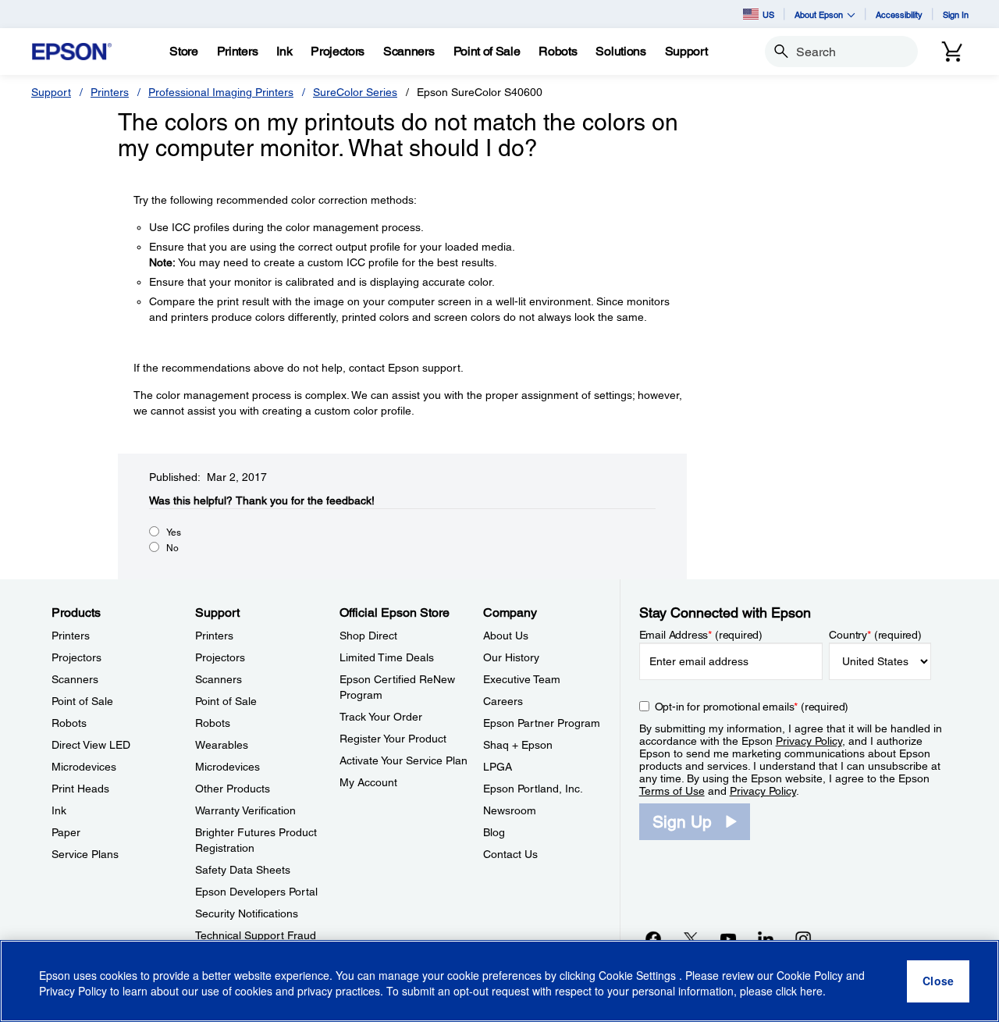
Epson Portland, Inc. (533, 788)
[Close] (938, 981)
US (768, 14)
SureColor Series (355, 92)
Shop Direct (368, 635)
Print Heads (80, 788)
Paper (66, 832)
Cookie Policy (810, 975)
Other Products (232, 788)
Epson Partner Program (541, 723)
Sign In (956, 14)
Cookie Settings (639, 975)
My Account (368, 782)
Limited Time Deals (387, 657)
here (811, 991)
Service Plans (85, 854)
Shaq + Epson (518, 745)
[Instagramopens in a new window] (803, 938)
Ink (59, 810)
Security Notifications (246, 913)
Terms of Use (672, 791)
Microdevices (84, 766)
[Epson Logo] (71, 52)
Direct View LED (91, 745)
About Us (505, 635)
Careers (503, 701)
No (172, 548)
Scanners (75, 679)
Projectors (76, 657)
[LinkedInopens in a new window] (766, 938)
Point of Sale (82, 701)
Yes (173, 532)
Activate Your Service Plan (404, 760)
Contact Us (510, 854)
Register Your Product (393, 738)
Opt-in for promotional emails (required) (752, 706)
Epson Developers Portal (256, 891)
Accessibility (899, 14)
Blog (494, 832)
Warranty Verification (245, 810)
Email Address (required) (701, 635)
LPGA (497, 766)
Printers (110, 92)
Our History (511, 657)
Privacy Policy (809, 741)
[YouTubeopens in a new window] (728, 938)
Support (51, 92)
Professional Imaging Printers (220, 92)
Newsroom (509, 810)
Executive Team (521, 679)
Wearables (221, 745)
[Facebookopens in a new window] (653, 938)
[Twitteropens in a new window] (691, 938)
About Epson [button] (819, 14)
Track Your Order (381, 716)
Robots (69, 723)
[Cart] (952, 51)
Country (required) (875, 635)
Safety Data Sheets (242, 870)
